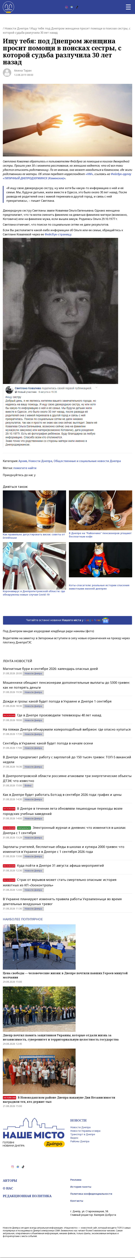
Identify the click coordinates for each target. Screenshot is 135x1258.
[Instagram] (66, 7)
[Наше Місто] (8, 7)
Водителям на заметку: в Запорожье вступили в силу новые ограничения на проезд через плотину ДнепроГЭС (66, 640)
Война (28, 785)
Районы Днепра (79, 1141)
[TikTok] (77, 7)
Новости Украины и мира (85, 1130)
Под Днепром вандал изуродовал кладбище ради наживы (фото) (48, 631)
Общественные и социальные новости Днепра (87, 461)
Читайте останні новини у (63, 620)
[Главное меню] (128, 7)
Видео (74, 1137)
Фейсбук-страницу (58, 234)
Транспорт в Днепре (82, 1134)
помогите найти (24, 468)
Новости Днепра (16, 28)
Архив (22, 461)
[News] (71, 7)
